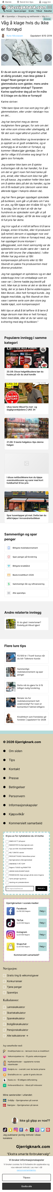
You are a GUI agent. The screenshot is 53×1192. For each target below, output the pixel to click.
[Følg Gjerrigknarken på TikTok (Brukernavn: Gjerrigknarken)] (5, 1130)
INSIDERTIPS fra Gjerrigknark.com (21, 845)
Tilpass (26, 1177)
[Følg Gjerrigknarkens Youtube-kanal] (26, 1130)
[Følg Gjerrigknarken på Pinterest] (48, 1130)
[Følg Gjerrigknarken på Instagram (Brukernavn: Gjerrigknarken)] (16, 1130)
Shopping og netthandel (28, 16)
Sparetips (11, 16)
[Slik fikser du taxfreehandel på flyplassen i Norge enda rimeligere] (48, 58)
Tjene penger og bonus (17, 879)
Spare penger (20, 11)
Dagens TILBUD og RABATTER (20, 867)
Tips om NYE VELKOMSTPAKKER (21, 849)
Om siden (15, 751)
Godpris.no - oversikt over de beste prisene (26, 1069)
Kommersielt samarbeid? (26, 954)
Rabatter (48, 11)
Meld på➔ (41, 888)
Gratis (31, 11)
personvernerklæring (26, 1170)
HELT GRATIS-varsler (16, 853)
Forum (9, 11)
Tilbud (39, 11)
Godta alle (26, 1186)
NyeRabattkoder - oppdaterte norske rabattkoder (24, 1063)
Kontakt (14, 769)
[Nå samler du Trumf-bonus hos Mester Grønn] (5, 58)
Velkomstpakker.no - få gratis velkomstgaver (27, 1056)
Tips (12, 760)
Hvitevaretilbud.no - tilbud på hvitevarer (25, 1085)
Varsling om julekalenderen (19, 882)
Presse (14, 778)
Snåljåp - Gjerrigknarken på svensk (23, 1100)
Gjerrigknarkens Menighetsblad (20, 860)
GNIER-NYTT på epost (17, 841)
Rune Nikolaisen (15, 35)
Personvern (17, 796)
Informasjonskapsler (23, 805)
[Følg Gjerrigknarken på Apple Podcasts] (37, 1130)
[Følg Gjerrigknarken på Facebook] (21, 1130)
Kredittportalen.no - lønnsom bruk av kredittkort (28, 1051)
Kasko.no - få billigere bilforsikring (22, 1080)
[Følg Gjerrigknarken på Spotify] (32, 1130)
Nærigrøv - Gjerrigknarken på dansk (22, 1105)
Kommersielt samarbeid (25, 823)
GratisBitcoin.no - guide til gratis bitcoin (25, 1074)
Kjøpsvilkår (16, 814)
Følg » (42, 911)
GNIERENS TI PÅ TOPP (17, 864)
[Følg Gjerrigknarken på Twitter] (43, 1130)
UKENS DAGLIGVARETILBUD (19, 871)
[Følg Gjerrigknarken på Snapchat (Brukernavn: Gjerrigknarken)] (10, 1130)
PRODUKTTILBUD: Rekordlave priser (22, 856)
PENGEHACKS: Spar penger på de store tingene (26, 875)
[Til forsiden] (3, 7)
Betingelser (17, 787)
